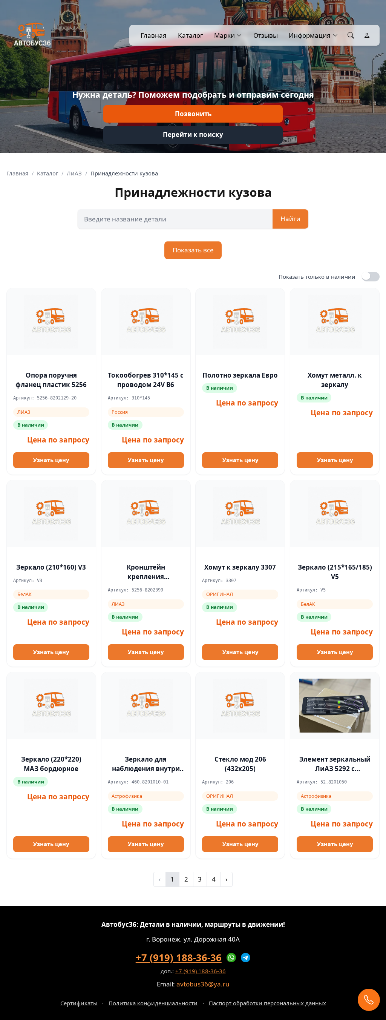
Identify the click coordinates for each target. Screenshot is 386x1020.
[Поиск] (351, 35)
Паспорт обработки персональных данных (267, 1003)
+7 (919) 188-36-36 (179, 957)
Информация (310, 35)
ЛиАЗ (74, 173)
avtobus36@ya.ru (203, 984)
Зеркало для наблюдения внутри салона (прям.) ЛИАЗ (145, 769)
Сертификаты (79, 1003)
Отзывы (265, 35)
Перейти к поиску (193, 134)
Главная (154, 35)
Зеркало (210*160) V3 (51, 567)
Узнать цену (51, 460)
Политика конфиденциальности (153, 1003)
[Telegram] (246, 958)
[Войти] (367, 35)
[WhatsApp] (231, 958)
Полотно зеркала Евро (240, 375)
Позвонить (193, 113)
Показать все (193, 250)
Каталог (190, 35)
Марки (224, 35)
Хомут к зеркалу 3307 (240, 567)
